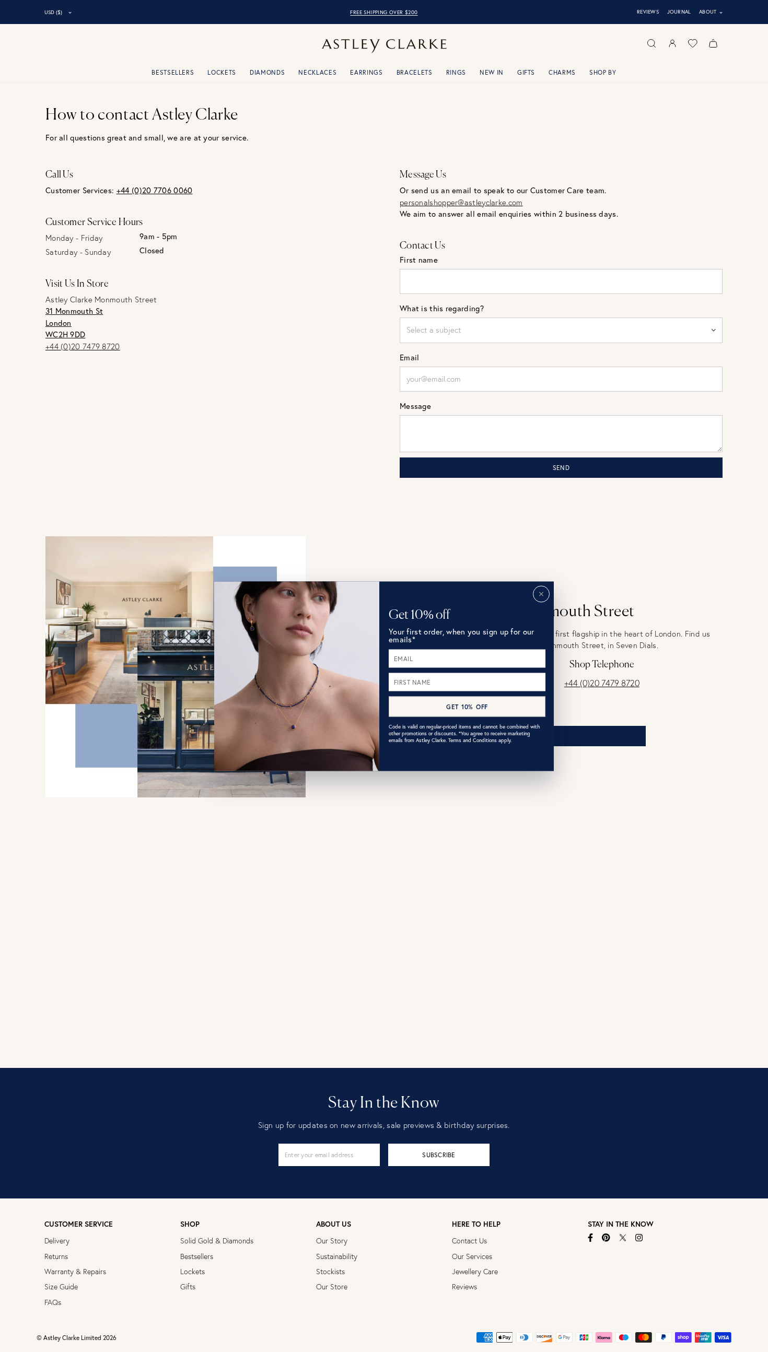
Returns (56, 1256)
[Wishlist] (693, 43)
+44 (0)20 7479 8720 (82, 346)
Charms (562, 72)
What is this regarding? (442, 308)
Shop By (602, 72)
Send (561, 468)
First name (419, 260)
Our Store (331, 1286)
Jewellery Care (475, 1271)
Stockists (330, 1271)
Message (415, 406)
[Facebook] (591, 1237)
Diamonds (267, 72)
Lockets (221, 72)
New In (492, 72)
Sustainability (336, 1256)
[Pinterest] (606, 1237)
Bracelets (415, 72)
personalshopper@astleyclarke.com (461, 202)
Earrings (366, 72)
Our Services (472, 1256)
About (711, 12)
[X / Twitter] (623, 1237)
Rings (456, 72)
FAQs (52, 1302)
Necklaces (317, 72)
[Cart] (713, 43)
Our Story (331, 1240)
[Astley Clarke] (384, 46)
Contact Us (469, 1240)
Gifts (526, 72)
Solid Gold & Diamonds (216, 1240)
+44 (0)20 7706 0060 (155, 190)
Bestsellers (173, 72)
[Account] (672, 43)
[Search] (651, 43)
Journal (679, 11)
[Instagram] (639, 1237)
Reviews (648, 11)
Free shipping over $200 (383, 12)
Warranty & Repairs (75, 1271)
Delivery (56, 1240)
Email (410, 357)
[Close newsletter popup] (541, 593)
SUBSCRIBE (438, 1155)
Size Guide (61, 1286)
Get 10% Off (467, 706)
